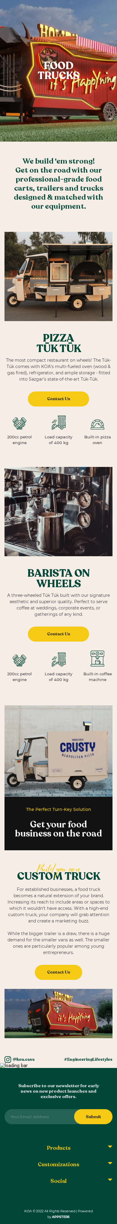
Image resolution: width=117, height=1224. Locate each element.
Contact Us (58, 399)
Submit (93, 1117)
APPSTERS (61, 1217)
